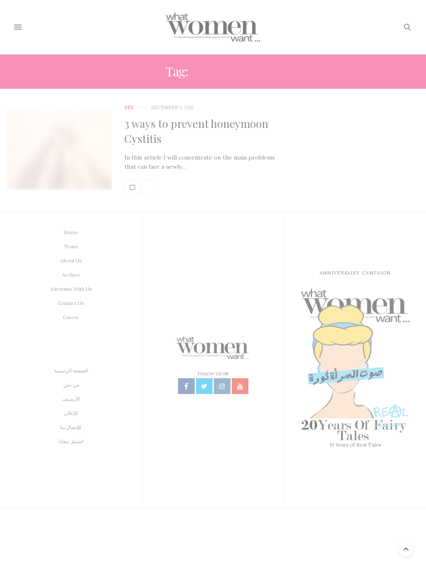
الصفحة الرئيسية (71, 370)
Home (71, 232)
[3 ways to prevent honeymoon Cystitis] (59, 150)
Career (71, 317)
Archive (71, 275)
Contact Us (71, 303)
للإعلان (71, 413)
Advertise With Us (71, 289)
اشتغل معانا (71, 441)
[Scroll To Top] (406, 549)
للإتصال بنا (71, 427)
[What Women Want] (213, 27)
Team (71, 246)
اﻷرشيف (71, 399)
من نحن (71, 385)
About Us (71, 260)
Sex (129, 107)
